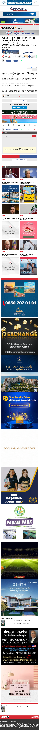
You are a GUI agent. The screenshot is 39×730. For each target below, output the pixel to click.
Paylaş (15, 60)
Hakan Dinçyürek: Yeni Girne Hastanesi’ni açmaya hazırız (22, 620)
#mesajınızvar (8, 96)
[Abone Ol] (32, 67)
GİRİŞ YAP (34, 136)
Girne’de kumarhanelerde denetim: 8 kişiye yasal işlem (22, 623)
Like (9, 61)
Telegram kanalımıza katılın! (20, 107)
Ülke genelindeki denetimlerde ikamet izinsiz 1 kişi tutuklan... (23, 706)
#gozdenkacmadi (21, 96)
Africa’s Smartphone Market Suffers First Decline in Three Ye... (23, 709)
